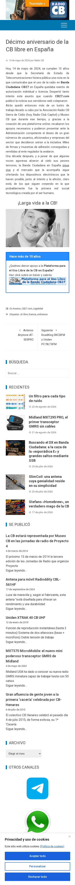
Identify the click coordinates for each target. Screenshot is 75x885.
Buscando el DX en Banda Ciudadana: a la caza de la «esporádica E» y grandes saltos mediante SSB (49, 451)
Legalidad (38, 308)
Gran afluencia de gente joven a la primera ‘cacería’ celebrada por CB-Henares (34, 699)
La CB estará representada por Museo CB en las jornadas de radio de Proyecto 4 (37, 541)
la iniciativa (54, 142)
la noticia (21, 101)
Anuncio (17, 308)
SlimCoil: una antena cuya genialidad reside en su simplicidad (47, 481)
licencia (32, 314)
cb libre (24, 314)
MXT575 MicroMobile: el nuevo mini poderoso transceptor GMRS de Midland (34, 656)
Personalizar (37, 866)
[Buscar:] (37, 373)
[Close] (71, 836)
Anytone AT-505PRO (25, 335)
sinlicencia (42, 314)
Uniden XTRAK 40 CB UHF (25, 618)
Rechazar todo (37, 876)
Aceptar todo (37, 856)
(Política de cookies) (52, 846)
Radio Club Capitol (45, 114)
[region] (37, 859)
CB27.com (27, 308)
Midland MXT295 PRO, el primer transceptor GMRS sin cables (48, 421)
